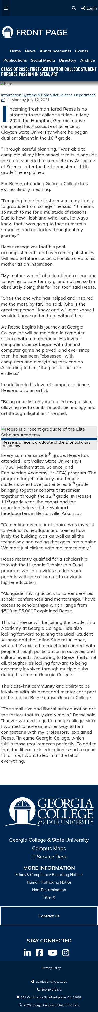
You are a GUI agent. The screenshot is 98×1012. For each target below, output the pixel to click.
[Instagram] (65, 953)
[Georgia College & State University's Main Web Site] (49, 825)
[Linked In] (27, 953)
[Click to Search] (73, 8)
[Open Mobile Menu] (6, 8)
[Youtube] (52, 953)
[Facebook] (39, 953)
